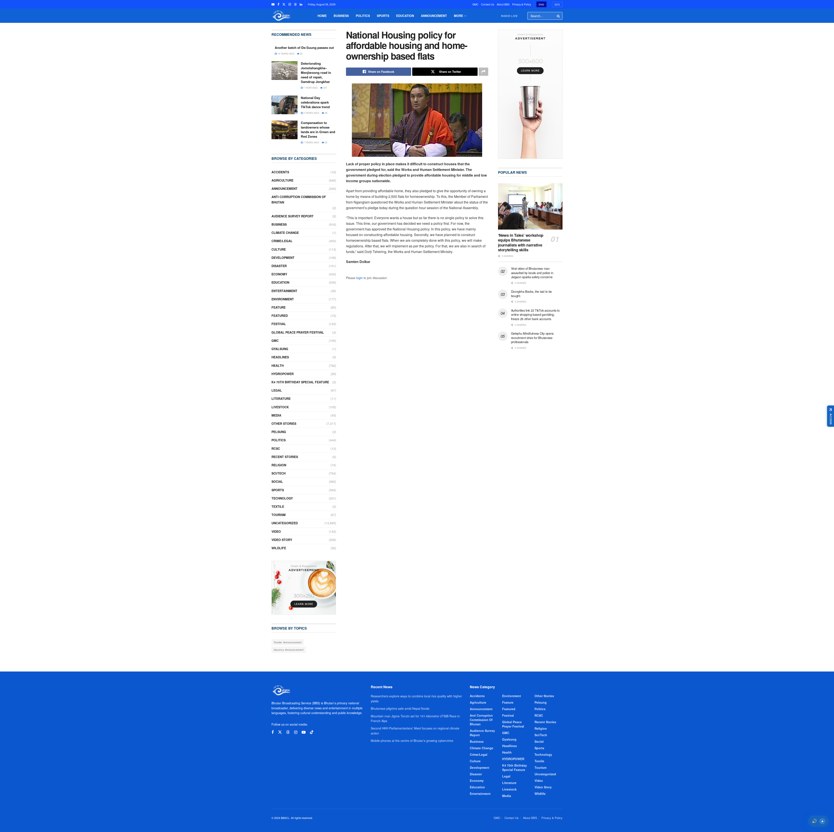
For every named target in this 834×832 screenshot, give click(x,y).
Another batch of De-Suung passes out (304, 47)
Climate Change (285, 232)
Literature (281, 398)
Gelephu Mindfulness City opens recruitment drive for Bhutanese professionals (532, 337)
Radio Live (509, 16)
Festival (278, 324)
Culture (278, 249)
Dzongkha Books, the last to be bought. (531, 293)
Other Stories (283, 423)
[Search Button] (559, 16)
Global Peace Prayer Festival (297, 332)
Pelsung (278, 432)
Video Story (281, 540)
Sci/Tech (278, 473)
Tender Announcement (288, 642)
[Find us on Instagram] (289, 4)
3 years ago (311, 112)
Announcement (434, 15)
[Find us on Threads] (295, 4)
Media (276, 415)
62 (325, 142)
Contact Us (487, 4)
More (458, 15)
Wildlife (278, 548)
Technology (282, 498)
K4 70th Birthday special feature (300, 382)
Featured (279, 315)
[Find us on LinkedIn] (301, 4)
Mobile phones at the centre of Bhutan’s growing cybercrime (412, 740)
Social (277, 481)
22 (301, 53)
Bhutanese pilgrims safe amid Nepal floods (400, 708)
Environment (282, 299)
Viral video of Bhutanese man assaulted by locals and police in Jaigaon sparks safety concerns (532, 272)
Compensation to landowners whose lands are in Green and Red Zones (318, 129)
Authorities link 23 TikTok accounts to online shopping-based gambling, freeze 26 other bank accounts (535, 314)
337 (325, 87)
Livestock (280, 407)
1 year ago (310, 87)
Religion (278, 465)
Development (283, 257)
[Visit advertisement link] (303, 588)
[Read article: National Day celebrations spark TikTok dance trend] (284, 105)
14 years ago (286, 53)
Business (341, 15)
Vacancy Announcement (289, 649)
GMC (475, 4)
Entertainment (284, 291)
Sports (383, 15)
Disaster (279, 266)
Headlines (280, 357)
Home (322, 15)
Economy (279, 274)
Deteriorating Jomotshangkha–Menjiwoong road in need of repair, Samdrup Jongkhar (316, 72)
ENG (541, 4)
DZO (557, 4)
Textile (277, 506)
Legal (276, 390)
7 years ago (311, 142)
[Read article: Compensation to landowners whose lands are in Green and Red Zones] (284, 130)
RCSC (275, 448)
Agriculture (282, 180)
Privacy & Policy (521, 4)
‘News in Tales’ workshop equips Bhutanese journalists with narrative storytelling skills (520, 242)
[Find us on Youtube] (273, 4)
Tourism (278, 515)
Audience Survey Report (292, 216)
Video (276, 531)
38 (325, 112)
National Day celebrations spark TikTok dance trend (315, 102)
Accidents (280, 172)
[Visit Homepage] (281, 16)
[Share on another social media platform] (483, 72)
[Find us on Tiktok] (311, 732)
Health (277, 365)
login (359, 278)
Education (405, 15)
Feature (278, 307)
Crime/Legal (282, 241)
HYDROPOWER (282, 374)
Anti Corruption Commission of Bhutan (298, 199)
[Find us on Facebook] (278, 4)
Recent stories (284, 457)
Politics (363, 15)
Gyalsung (279, 349)
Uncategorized (284, 523)
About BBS (503, 4)
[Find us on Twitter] (283, 4)
